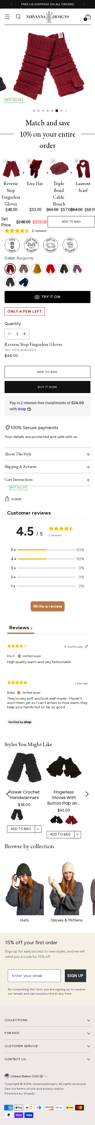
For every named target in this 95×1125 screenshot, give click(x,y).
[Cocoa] (23, 269)
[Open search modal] (18, 17)
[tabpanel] (47, 682)
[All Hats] (24, 885)
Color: (19, 258)
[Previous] (11, 4)
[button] (17, 814)
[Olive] (64, 269)
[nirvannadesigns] (47, 17)
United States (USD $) (27, 1076)
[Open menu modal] (7, 17)
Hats (24, 920)
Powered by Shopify (20, 1093)
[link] (24, 794)
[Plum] (77, 269)
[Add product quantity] (24, 334)
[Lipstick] (50, 269)
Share (16, 499)
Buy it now (47, 387)
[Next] (83, 4)
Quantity (13, 323)
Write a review (47, 606)
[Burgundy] (10, 269)
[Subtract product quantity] (9, 334)
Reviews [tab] (20, 628)
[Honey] (37, 269)
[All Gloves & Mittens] (66, 885)
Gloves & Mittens (67, 920)
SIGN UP (75, 975)
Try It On (51, 297)
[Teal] (23, 282)
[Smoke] (10, 282)
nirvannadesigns (45, 1084)
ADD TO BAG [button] (21, 829)
